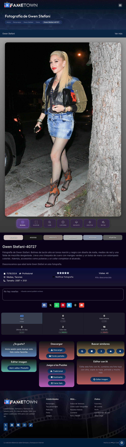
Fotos (38, 22)
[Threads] (6, 429)
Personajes (17, 22)
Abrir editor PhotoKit (18, 368)
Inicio (9, 22)
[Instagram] (24, 425)
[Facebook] (18, 425)
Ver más (118, 33)
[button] (120, 5)
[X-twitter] (6, 425)
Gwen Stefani (28, 22)
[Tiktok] (31, 425)
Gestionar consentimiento (122, 443)
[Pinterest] (12, 425)
